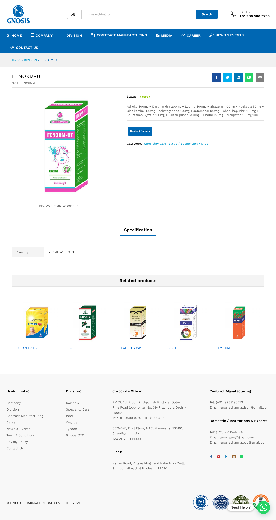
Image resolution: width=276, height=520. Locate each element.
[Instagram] (234, 457)
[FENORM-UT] (216, 77)
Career (194, 35)
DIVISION (30, 60)
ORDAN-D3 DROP (28, 348)
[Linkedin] (226, 457)
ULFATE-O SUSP (129, 348)
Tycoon (71, 429)
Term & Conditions (20, 435)
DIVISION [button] (74, 35)
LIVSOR (72, 348)
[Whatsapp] (242, 457)
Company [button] (44, 35)
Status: (132, 96)
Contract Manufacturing (122, 35)
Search (207, 14)
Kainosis (72, 403)
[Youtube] (219, 457)
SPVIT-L (173, 348)
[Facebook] (211, 457)
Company (13, 403)
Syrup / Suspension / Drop (188, 143)
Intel (69, 416)
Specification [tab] (138, 230)
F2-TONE (224, 348)
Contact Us (27, 47)
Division (12, 409)
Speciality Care (155, 143)
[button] (263, 507)
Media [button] (166, 35)
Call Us (245, 12)
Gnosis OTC (75, 435)
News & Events (229, 35)
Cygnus (71, 422)
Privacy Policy (17, 442)
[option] (37, 329)
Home (16, 35)
